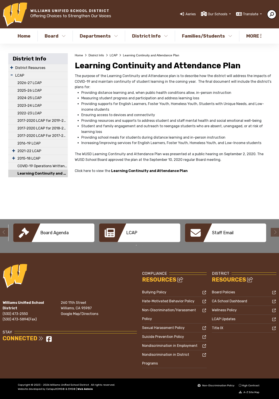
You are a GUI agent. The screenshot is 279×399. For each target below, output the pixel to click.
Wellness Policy (224, 310)
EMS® (72, 388)
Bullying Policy (154, 292)
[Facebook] (49, 340)
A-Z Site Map (251, 392)
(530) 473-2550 (15, 314)
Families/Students (203, 36)
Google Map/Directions (79, 314)
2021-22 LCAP (29, 151)
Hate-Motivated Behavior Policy (168, 301)
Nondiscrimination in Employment (169, 346)
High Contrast (250, 385)
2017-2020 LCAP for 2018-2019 (42, 128)
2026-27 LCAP (29, 83)
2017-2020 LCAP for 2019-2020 (42, 121)
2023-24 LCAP (29, 105)
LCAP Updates (223, 319)
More (252, 36)
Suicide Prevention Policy (163, 337)
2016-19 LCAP (29, 143)
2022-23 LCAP (29, 113)
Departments (95, 36)
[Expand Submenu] (12, 67)
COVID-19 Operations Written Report (42, 166)
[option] (54, 233)
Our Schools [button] (218, 14)
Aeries (190, 14)
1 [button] (136, 245)
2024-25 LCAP (29, 98)
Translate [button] (251, 14)
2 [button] (143, 245)
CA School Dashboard (229, 301)
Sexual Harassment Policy (163, 328)
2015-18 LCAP (28, 158)
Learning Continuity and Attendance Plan (42, 173)
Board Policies (223, 292)
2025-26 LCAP (29, 90)
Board (51, 36)
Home (24, 36)
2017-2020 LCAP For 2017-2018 (42, 136)
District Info (146, 36)
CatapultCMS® (55, 388)
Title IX (217, 328)
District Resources (30, 68)
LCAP (19, 75)
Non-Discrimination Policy (218, 385)
